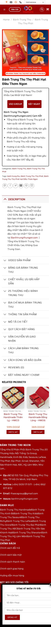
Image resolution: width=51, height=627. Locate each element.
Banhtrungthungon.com (24, 238)
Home (6, 19)
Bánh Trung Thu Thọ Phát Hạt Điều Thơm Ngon (25, 178)
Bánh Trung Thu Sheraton (26, 532)
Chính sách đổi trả (10, 548)
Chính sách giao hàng (12, 569)
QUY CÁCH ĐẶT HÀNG (21, 329)
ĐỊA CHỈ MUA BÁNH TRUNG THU (25, 304)
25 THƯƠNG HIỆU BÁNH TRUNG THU (23, 293)
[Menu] (4, 9)
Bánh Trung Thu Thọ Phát (33, 21)
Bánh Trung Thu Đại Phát (26, 525)
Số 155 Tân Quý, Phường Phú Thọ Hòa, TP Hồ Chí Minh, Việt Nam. (25, 477)
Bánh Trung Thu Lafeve (19, 521)
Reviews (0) (16, 367)
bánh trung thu (13, 176)
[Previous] (2, 412)
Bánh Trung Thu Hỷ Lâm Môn (23, 534)
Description (16, 199)
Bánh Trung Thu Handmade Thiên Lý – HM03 (13, 417)
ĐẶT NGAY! (34, 104)
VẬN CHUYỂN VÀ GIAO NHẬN (22, 339)
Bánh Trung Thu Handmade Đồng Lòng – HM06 (38, 417)
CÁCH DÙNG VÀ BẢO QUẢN (24, 360)
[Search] (42, 9)
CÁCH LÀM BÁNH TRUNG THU (23, 350)
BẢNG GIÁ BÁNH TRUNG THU (23, 270)
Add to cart (13, 432)
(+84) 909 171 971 (22, 484)
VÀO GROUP (15, 104)
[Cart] (47, 9)
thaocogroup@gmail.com (24, 493)
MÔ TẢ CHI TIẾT (17, 322)
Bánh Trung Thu (22, 19)
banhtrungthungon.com (24, 499)
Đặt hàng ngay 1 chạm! (23, 375)
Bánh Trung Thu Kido (26, 513)
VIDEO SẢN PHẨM (19, 260)
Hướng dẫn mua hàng (12, 575)
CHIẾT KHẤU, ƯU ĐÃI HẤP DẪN (24, 281)
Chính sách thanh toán (12, 562)
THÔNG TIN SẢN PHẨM (22, 314)
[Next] (49, 412)
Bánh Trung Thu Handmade (15, 510)
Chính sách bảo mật (11, 555)
